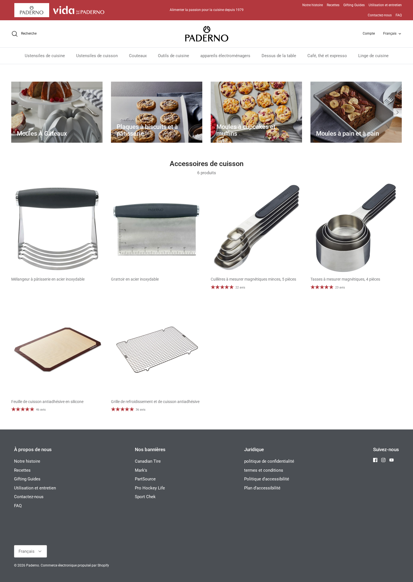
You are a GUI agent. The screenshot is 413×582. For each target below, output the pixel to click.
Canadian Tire (148, 461)
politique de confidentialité (269, 461)
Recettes (333, 5)
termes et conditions (263, 470)
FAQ (399, 15)
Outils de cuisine (173, 55)
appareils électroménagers (225, 55)
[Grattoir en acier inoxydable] (156, 227)
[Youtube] (391, 460)
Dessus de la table (279, 55)
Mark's (141, 470)
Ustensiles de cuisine (45, 55)
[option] (57, 112)
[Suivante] (397, 112)
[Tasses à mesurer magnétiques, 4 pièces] (356, 227)
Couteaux (138, 55)
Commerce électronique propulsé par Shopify (75, 565)
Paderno (32, 565)
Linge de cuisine (373, 55)
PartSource (145, 479)
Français (389, 33)
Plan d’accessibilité (262, 488)
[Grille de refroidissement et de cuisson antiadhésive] (156, 350)
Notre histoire (312, 5)
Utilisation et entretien (385, 5)
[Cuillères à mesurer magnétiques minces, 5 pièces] (256, 227)
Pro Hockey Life (150, 488)
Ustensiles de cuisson (97, 55)
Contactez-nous (380, 15)
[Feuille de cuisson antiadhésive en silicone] (57, 350)
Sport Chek (145, 496)
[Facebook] (375, 460)
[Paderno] (206, 34)
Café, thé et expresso (327, 55)
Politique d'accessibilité (266, 479)
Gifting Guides (354, 5)
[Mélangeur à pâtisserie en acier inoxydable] (57, 227)
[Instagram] (383, 460)
